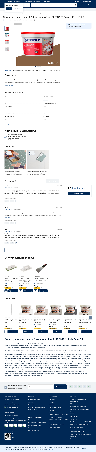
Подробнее (51, 449)
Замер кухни (74, 416)
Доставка (52, 399)
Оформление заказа (55, 407)
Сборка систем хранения (77, 404)
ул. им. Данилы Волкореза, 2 (12, 404)
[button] (13, 290)
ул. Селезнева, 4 (9, 402)
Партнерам (31, 402)
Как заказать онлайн (34, 425)
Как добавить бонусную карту (37, 422)
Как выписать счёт (33, 430)
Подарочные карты (55, 421)
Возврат (52, 402)
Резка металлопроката (77, 431)
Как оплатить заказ (34, 420)
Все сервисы (74, 439)
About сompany (33, 412)
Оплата (52, 410)
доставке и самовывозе (78, 352)
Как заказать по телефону (36, 428)
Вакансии (31, 404)
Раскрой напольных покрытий (79, 424)
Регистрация (53, 404)
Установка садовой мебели (78, 406)
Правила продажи (55, 427)
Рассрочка (73, 419)
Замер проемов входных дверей (79, 409)
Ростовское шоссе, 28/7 (11, 399)
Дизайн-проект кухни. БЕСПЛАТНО (80, 421)
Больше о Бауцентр (34, 399)
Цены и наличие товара (57, 424)
